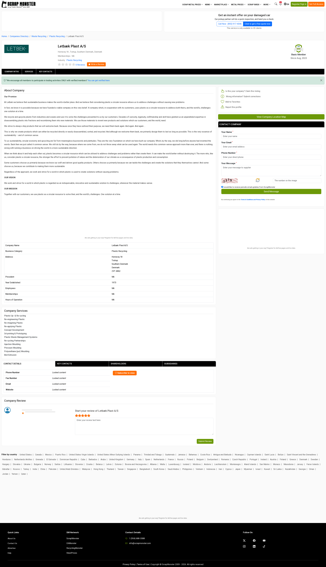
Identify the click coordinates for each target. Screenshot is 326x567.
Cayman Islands (254, 454)
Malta (162, 464)
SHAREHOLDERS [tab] (118, 363)
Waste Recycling (38, 36)
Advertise (12, 548)
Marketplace (220, 5)
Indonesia (210, 469)
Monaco (276, 464)
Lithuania (68, 464)
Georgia (302, 469)
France (171, 459)
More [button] (266, 5)
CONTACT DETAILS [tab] (12, 363)
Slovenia (79, 464)
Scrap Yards (254, 5)
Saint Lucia (269, 454)
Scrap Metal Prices (191, 5)
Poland (190, 459)
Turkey (26, 469)
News (207, 5)
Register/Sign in (299, 4)
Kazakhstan (290, 469)
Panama (136, 454)
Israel (258, 469)
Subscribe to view (126, 373)
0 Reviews (80, 65)
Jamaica (181, 454)
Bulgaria (37, 464)
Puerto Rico (60, 454)
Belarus (99, 464)
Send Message (271, 191)
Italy (140, 459)
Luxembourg (173, 464)
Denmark (303, 459)
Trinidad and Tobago (153, 454)
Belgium (200, 459)
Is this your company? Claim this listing (242, 91)
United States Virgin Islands (81, 454)
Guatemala (169, 454)
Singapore (131, 469)
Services (29, 72)
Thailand (110, 469)
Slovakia (16, 464)
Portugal (253, 459)
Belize (280, 454)
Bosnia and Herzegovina (136, 464)
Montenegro (235, 464)
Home (4, 36)
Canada (38, 454)
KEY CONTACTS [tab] (64, 363)
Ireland (264, 459)
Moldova (197, 464)
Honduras (6, 459)
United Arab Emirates (69, 469)
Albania (153, 464)
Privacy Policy (129, 564)
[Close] (321, 80)
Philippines (187, 469)
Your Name (227, 132)
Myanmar (248, 469)
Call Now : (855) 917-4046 (230, 24)
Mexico (48, 454)
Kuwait (267, 469)
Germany (130, 459)
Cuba (83, 459)
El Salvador (51, 459)
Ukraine (27, 464)
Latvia (108, 464)
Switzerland (212, 459)
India (35, 469)
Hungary (5, 464)
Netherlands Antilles (23, 459)
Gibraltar (6, 469)
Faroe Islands (313, 464)
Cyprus (228, 469)
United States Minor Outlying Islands (113, 454)
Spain (147, 459)
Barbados (93, 459)
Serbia (57, 464)
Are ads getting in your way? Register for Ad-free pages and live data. (109, 238)
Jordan (5, 474)
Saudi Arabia (173, 469)
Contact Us (12, 543)
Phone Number (229, 152)
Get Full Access (316, 4)
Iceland (186, 464)
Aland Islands (250, 464)
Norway (47, 464)
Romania (225, 459)
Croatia (89, 464)
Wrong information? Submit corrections (243, 96)
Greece (293, 459)
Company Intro (12, 72)
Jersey (300, 464)
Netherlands (159, 459)
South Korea (158, 469)
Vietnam (199, 469)
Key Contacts (45, 72)
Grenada (39, 459)
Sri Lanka (277, 469)
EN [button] (287, 4)
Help (9, 553)
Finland (283, 459)
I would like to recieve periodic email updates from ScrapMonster (249, 187)
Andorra (207, 464)
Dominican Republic (68, 459)
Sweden (314, 459)
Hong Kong (98, 469)
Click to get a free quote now (257, 24)
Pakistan (52, 469)
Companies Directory (19, 36)
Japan (237, 469)
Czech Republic (239, 459)
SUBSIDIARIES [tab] (170, 363)
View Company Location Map (271, 116)
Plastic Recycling (57, 36)
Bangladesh (145, 469)
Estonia (118, 464)
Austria (273, 459)
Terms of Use (143, 564)
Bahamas (193, 454)
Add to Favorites (232, 102)
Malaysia (86, 469)
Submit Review (205, 441)
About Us (11, 538)
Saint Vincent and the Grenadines (301, 454)
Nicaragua (239, 454)
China (42, 469)
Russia (180, 459)
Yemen (15, 474)
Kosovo (16, 469)
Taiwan (121, 469)
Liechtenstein (220, 464)
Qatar (23, 474)
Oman (311, 469)
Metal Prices (237, 5)
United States (26, 454)
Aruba (103, 459)
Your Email (227, 142)
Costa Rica (205, 454)
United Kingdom (116, 459)
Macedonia (288, 464)
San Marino (265, 464)
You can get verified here (99, 80)
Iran (220, 469)
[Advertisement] (82, 20)
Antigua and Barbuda (222, 454)
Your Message (229, 163)
